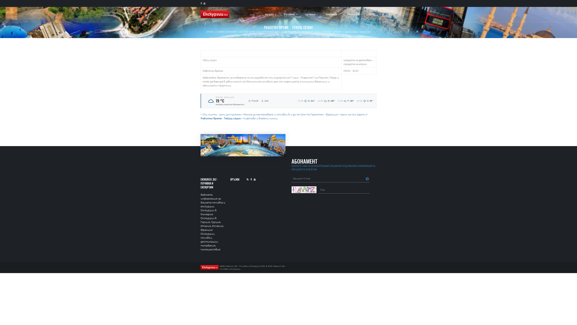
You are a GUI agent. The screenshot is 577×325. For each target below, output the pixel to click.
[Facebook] (251, 179)
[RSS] (248, 179)
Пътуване (289, 14)
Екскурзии (353, 14)
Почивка (310, 14)
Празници (331, 14)
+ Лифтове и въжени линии (259, 118)
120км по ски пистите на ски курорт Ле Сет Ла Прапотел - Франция (311, 31)
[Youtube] (255, 179)
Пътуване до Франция (226, 31)
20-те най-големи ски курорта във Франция (258, 31)
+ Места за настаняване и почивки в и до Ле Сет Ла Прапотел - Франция (289, 114)
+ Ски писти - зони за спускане (221, 114)
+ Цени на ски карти (351, 114)
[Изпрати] (367, 178)
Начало (269, 14)
